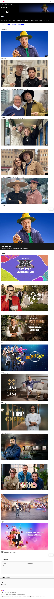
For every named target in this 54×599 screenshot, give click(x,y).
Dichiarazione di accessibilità (21, 594)
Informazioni (21, 24)
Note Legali (3, 594)
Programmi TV (7, 4)
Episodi (3, 24)
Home (2, 4)
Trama (8, 24)
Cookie (7, 594)
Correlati (14, 24)
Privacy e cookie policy (12, 594)
